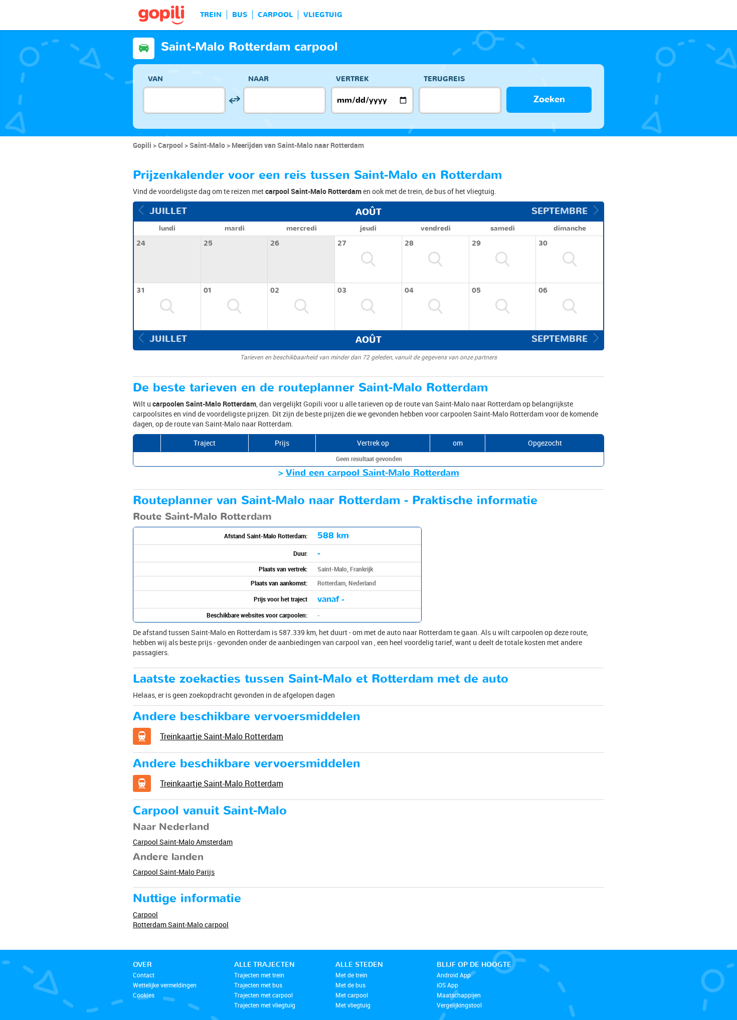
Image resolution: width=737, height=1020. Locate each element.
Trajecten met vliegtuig (264, 1005)
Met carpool (351, 995)
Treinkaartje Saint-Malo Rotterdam (221, 736)
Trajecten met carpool (263, 995)
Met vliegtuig (353, 1005)
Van (155, 79)
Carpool (145, 914)
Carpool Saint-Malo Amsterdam (183, 842)
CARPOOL (275, 15)
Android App (454, 975)
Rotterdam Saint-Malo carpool (181, 924)
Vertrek (352, 79)
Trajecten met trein (259, 975)
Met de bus (350, 985)
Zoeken (549, 99)
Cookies (143, 995)
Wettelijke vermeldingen (165, 985)
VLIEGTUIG (322, 15)
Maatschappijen (459, 995)
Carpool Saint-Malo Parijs (174, 872)
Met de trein (351, 975)
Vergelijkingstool (459, 1005)
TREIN (211, 15)
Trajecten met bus (258, 985)
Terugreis (444, 79)
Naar (258, 79)
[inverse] (234, 100)
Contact (143, 975)
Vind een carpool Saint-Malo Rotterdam (372, 473)
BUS (239, 15)
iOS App (447, 985)
